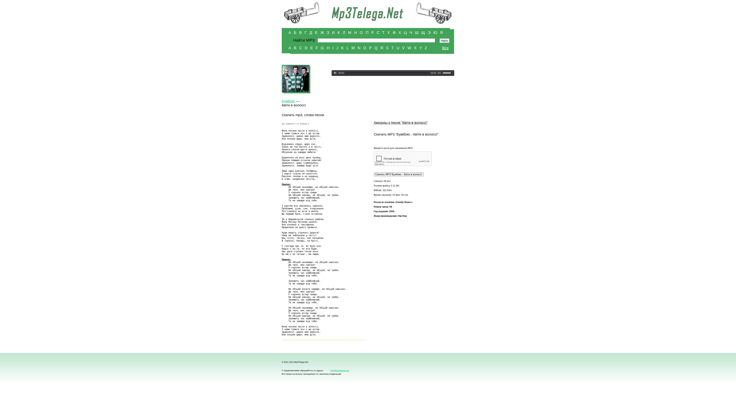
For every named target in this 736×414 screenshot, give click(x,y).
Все (445, 48)
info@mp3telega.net (340, 370)
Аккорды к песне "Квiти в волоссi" (401, 123)
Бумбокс (288, 101)
